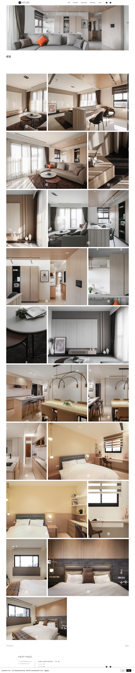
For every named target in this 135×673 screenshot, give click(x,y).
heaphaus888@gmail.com (26, 661)
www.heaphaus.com (25, 663)
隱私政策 (46, 670)
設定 (123, 670)
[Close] (133, 670)
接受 (129, 670)
